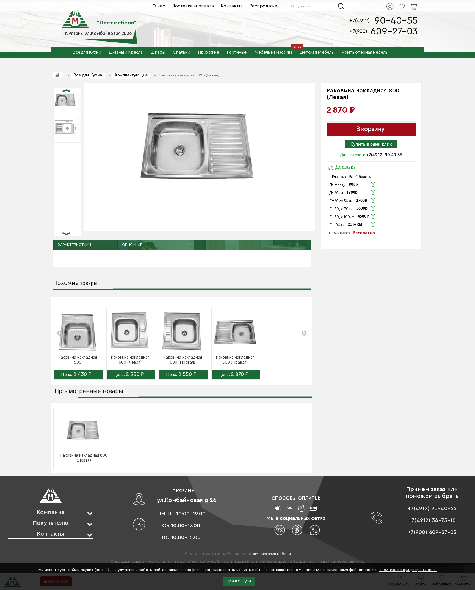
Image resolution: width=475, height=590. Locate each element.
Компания (51, 512)
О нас (158, 6)
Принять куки (239, 581)
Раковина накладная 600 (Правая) (182, 359)
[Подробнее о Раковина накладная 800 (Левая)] (84, 430)
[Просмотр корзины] (406, 3)
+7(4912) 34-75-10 (432, 520)
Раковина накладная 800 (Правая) (235, 359)
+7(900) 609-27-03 (432, 532)
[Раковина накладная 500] (78, 332)
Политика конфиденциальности (408, 570)
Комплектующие (131, 75)
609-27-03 (394, 31)
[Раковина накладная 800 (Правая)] (236, 332)
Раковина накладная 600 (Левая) (130, 359)
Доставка (345, 167)
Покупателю (50, 523)
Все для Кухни (88, 75)
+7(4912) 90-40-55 (384, 154)
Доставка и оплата (193, 6)
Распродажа (263, 6)
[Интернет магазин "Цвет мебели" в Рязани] (75, 16)
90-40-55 (396, 21)
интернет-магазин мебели (267, 554)
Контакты (231, 6)
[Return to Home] (58, 75)
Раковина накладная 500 (77, 359)
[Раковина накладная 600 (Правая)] (183, 332)
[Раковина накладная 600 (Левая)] (131, 332)
